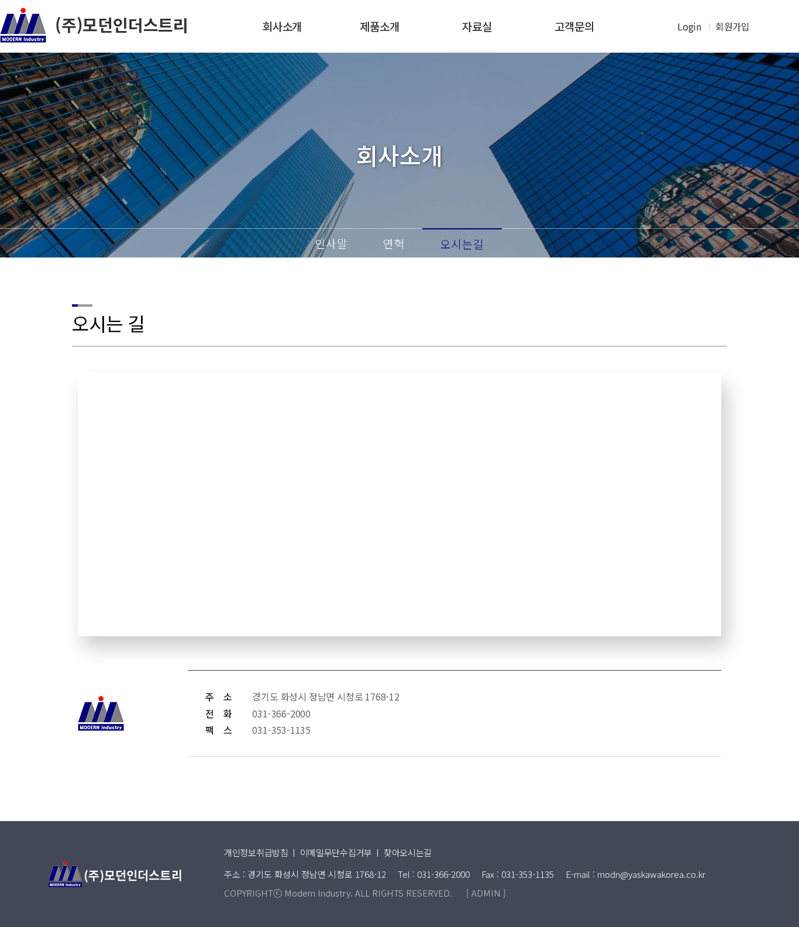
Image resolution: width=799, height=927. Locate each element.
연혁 (394, 243)
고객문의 (574, 26)
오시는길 (462, 244)
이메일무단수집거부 (336, 852)
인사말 (331, 243)
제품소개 (379, 26)
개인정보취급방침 (256, 852)
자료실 (476, 26)
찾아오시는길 (408, 852)
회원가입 (732, 26)
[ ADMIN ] (486, 893)
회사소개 (282, 26)
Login (689, 26)
